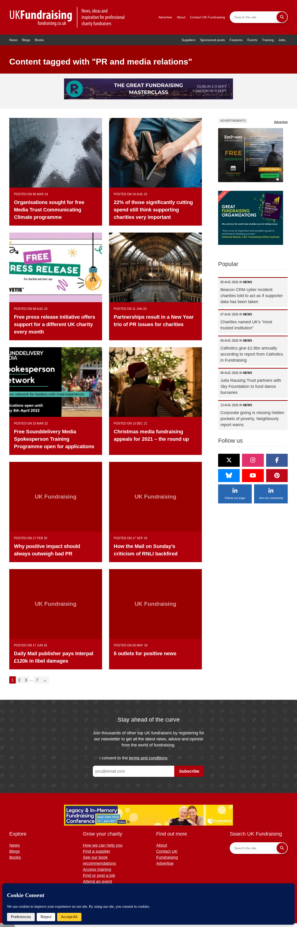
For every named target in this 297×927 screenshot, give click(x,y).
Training (268, 40)
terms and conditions (148, 758)
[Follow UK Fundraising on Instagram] (253, 460)
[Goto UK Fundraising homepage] (67, 17)
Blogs (26, 40)
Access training (97, 869)
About (181, 17)
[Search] (282, 17)
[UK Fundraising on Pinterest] (277, 475)
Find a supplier (96, 851)
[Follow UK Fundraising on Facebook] (277, 460)
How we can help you (103, 845)
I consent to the (133, 758)
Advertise (165, 17)
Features (236, 40)
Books (39, 40)
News (13, 40)
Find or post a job (99, 875)
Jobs (281, 40)
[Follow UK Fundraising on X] (229, 460)
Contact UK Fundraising (207, 17)
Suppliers (188, 40)
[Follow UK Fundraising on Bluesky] (229, 475)
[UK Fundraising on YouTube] (253, 475)
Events (252, 40)
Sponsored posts (212, 40)
